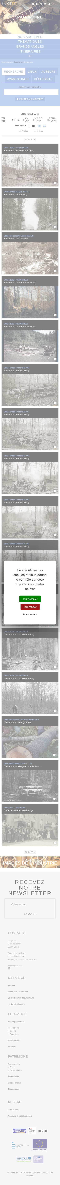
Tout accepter (30, 599)
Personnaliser (30, 614)
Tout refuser (30, 607)
